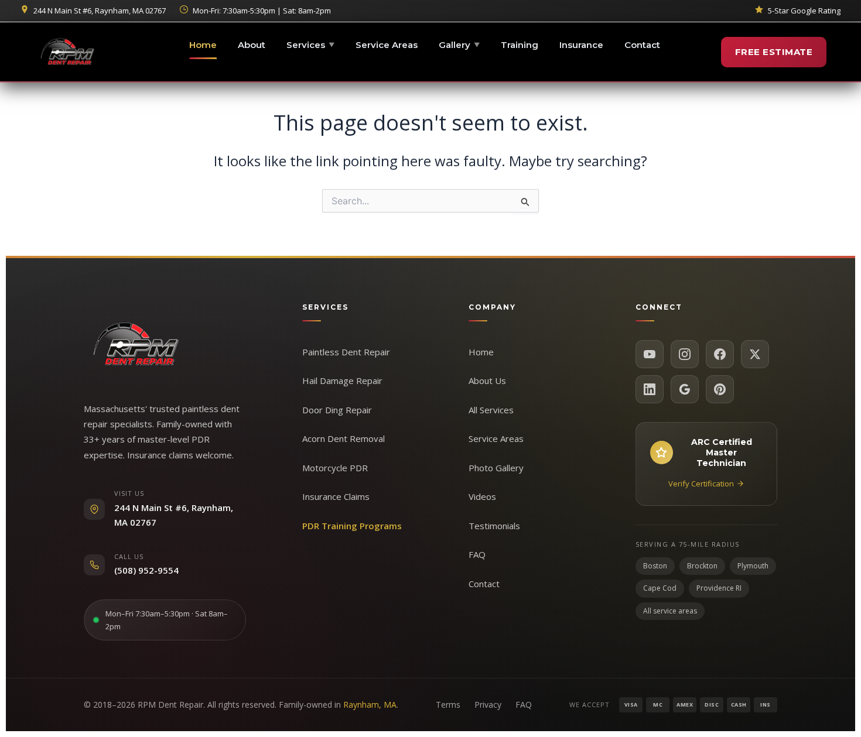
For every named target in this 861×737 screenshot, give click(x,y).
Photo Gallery (496, 468)
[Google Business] (685, 389)
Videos (482, 496)
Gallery (459, 44)
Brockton (702, 566)
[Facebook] (720, 354)
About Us (487, 380)
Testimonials (494, 526)
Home (203, 44)
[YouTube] (650, 354)
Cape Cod (659, 588)
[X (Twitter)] (755, 354)
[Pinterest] (720, 389)
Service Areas (387, 44)
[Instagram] (685, 354)
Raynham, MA (370, 704)
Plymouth (752, 566)
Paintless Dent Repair (346, 352)
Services (310, 44)
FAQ (477, 554)
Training (519, 44)
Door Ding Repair (337, 410)
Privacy (487, 704)
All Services (491, 410)
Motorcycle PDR (335, 468)
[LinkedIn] (650, 389)
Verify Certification (701, 483)
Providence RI (719, 588)
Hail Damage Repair (342, 380)
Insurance (581, 44)
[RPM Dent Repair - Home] (68, 52)
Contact (642, 44)
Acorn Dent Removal (343, 438)
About (251, 44)
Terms (448, 704)
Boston (655, 566)
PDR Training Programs (352, 526)
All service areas (670, 611)
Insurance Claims (336, 496)
